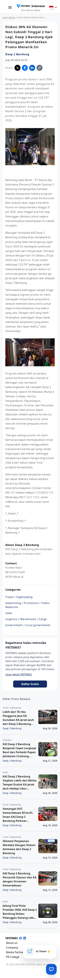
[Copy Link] (39, 68)
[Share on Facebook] (25, 68)
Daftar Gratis (30, 684)
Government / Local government (27, 625)
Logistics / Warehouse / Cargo (26, 619)
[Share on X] (17, 68)
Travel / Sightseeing (19, 597)
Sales (8, 613)
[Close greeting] (53, 949)
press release (9, 17)
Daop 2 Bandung (17, 54)
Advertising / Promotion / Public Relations (27, 605)
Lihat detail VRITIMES (18, 674)
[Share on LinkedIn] (32, 68)
